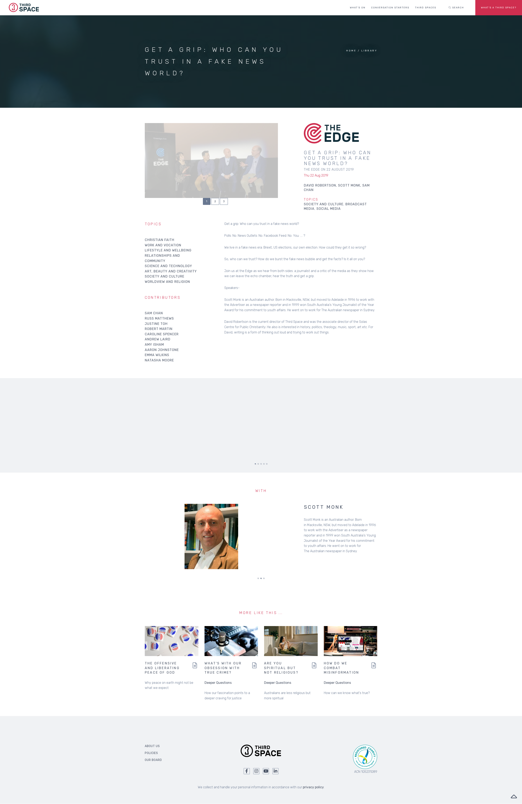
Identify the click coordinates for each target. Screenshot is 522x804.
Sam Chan (154, 313)
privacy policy (313, 787)
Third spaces (425, 7)
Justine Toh (156, 324)
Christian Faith (159, 240)
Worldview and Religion (167, 282)
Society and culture (323, 204)
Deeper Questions (218, 683)
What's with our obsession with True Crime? (223, 667)
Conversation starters (390, 7)
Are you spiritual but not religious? (281, 667)
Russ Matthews (159, 318)
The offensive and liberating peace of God (162, 667)
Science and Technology (168, 266)
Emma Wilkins (157, 355)
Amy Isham (154, 344)
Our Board (153, 760)
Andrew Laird (157, 339)
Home (351, 50)
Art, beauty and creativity (171, 271)
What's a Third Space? (498, 7)
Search (457, 7)
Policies (151, 753)
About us (152, 746)
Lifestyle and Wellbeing (168, 250)
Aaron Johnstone (162, 350)
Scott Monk (324, 507)
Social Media (328, 209)
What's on (357, 7)
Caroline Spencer (162, 334)
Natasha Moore (159, 360)
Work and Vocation (163, 245)
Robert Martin (159, 329)
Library (369, 50)
